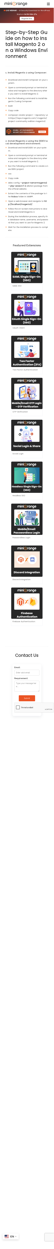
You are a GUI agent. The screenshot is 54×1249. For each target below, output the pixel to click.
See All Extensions (23, 631)
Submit (27, 698)
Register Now (27, 18)
